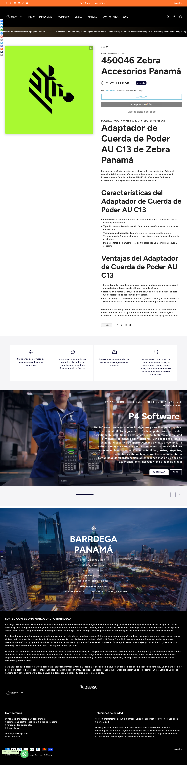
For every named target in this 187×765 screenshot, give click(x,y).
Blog (125, 17)
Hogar (103, 53)
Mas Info (13, 475)
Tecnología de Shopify (43, 755)
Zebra (79, 17)
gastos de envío (110, 91)
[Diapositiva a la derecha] (179, 496)
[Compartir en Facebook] (117, 325)
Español (177, 3)
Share (108, 325)
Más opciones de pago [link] (141, 111)
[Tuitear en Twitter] (126, 325)
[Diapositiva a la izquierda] (173, 496)
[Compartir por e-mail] (130, 325)
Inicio (31, 17)
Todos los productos (116, 53)
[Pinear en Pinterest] (121, 325)
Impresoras (46, 17)
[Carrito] (180, 16)
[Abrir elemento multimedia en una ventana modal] (91, 48)
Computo (64, 17)
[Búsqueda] (167, 16)
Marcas (93, 17)
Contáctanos (111, 17)
